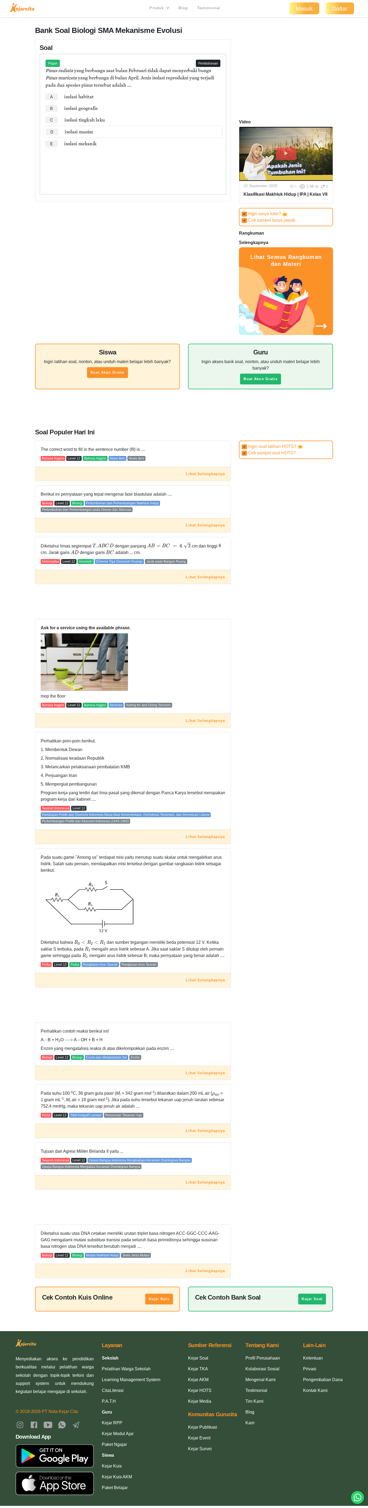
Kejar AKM (198, 1379)
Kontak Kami (315, 1390)
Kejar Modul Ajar (118, 1433)
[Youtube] (48, 1424)
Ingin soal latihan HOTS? (270, 446)
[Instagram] (20, 1424)
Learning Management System (131, 1379)
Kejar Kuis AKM (117, 1477)
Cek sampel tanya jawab (269, 220)
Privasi (309, 1369)
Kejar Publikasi (202, 1427)
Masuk (304, 8)
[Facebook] (34, 1424)
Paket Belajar (115, 1487)
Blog (183, 8)
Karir (250, 1423)
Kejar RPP (112, 1423)
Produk (157, 8)
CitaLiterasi (113, 1390)
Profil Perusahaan (262, 1358)
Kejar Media (199, 1401)
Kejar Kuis (159, 1299)
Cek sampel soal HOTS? (269, 453)
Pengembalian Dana (323, 1379)
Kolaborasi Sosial (262, 1369)
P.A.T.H (109, 1401)
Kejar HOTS (199, 1390)
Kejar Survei (200, 1448)
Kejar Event (199, 1438)
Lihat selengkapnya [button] (205, 474)
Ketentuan (313, 1358)
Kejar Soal (312, 1299)
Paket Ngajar (114, 1444)
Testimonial (208, 8)
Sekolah (110, 1358)
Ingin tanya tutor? (262, 213)
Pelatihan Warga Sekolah (126, 1369)
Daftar (340, 8)
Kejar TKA (198, 1369)
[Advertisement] (133, 166)
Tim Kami (254, 1401)
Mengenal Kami (260, 1379)
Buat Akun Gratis (107, 372)
